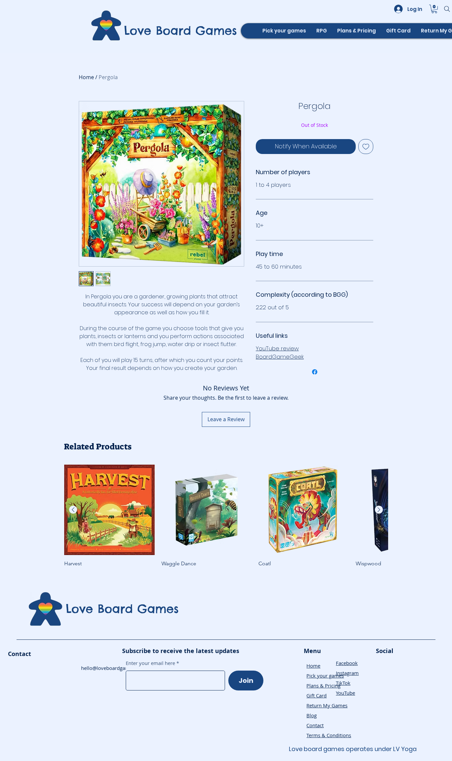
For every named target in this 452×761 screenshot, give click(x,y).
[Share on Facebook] (315, 372)
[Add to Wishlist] (365, 146)
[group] (226, 516)
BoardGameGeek (280, 357)
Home (86, 77)
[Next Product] (379, 510)
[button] (434, 9)
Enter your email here (150, 663)
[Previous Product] (73, 510)
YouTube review (277, 348)
